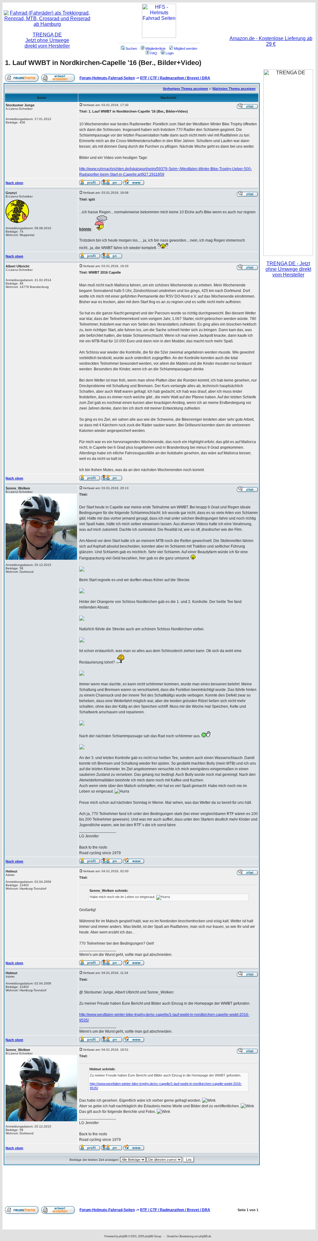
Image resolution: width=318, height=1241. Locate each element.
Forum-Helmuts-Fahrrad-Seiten (107, 78)
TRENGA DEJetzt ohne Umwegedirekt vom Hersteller (47, 40)
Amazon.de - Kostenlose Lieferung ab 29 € (270, 41)
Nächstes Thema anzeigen (234, 88)
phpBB (123, 1236)
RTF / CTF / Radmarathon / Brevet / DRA (175, 78)
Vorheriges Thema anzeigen (185, 88)
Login (170, 53)
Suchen (131, 48)
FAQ (153, 53)
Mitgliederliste (155, 48)
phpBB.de (205, 1236)
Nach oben (14, 183)
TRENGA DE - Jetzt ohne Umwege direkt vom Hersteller (288, 269)
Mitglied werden (185, 48)
